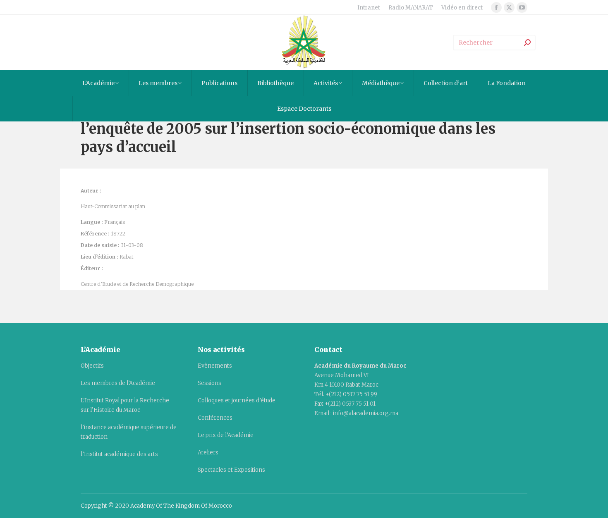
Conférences (215, 417)
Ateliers (208, 452)
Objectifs (92, 365)
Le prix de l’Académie (226, 435)
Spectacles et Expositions (231, 469)
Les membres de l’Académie (118, 383)
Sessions (209, 383)
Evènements (215, 365)
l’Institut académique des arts (119, 454)
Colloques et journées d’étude (236, 400)
